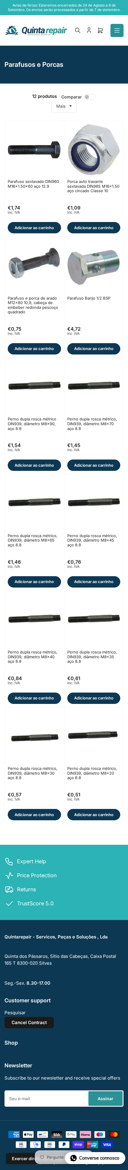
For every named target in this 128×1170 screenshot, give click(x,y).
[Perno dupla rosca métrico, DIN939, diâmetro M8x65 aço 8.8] (34, 504)
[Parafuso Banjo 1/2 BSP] (94, 266)
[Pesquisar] (77, 30)
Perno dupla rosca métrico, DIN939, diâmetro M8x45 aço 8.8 (92, 540)
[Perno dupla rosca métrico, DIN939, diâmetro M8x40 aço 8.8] (34, 620)
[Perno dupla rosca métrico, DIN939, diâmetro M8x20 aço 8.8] (94, 737)
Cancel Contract (29, 1022)
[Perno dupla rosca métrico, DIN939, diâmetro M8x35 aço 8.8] (94, 620)
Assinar (105, 1098)
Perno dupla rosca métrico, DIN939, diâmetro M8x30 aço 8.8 (32, 773)
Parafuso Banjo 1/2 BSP (88, 298)
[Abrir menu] (117, 30)
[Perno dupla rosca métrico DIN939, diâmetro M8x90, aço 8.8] (34, 387)
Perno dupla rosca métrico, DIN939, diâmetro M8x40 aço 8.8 (32, 657)
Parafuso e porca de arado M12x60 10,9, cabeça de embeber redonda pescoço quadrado (33, 305)
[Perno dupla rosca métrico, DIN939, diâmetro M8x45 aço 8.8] (94, 504)
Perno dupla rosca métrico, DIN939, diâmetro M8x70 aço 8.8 (92, 424)
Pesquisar (15, 1012)
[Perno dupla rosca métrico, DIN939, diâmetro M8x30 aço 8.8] (34, 737)
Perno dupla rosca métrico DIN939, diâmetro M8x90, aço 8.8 (32, 424)
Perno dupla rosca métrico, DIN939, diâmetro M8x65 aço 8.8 (32, 540)
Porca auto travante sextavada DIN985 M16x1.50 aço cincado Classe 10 (93, 186)
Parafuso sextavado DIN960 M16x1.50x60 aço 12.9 (33, 184)
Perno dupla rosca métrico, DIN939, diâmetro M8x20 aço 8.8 (92, 773)
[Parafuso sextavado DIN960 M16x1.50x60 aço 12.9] (34, 150)
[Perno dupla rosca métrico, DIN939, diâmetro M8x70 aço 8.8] (94, 387)
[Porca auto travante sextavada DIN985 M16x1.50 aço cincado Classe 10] (94, 150)
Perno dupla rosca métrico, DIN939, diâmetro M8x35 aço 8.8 (92, 657)
